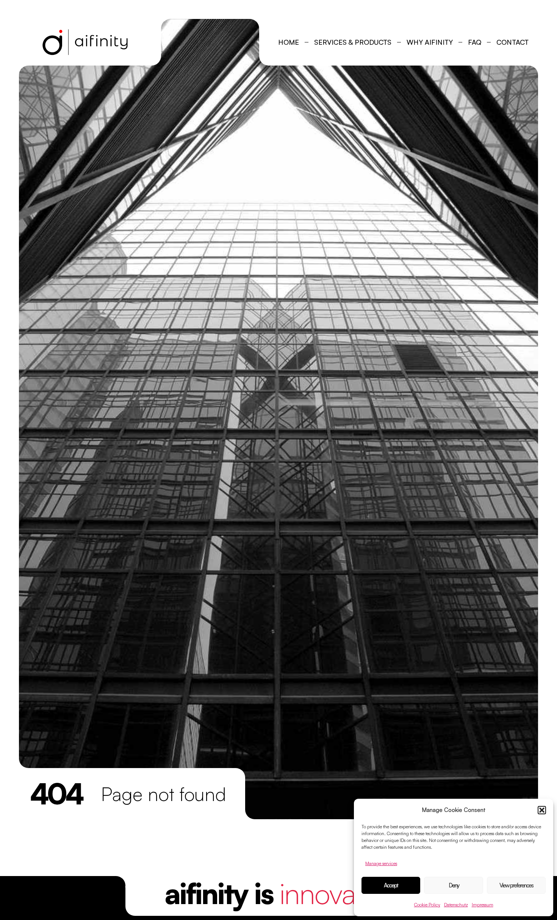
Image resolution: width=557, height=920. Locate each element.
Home (288, 42)
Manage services (381, 863)
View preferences (516, 885)
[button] (542, 810)
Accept (391, 885)
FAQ (474, 42)
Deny (454, 885)
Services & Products (352, 42)
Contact (512, 42)
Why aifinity (430, 42)
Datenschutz (456, 904)
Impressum (482, 904)
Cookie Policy (427, 904)
